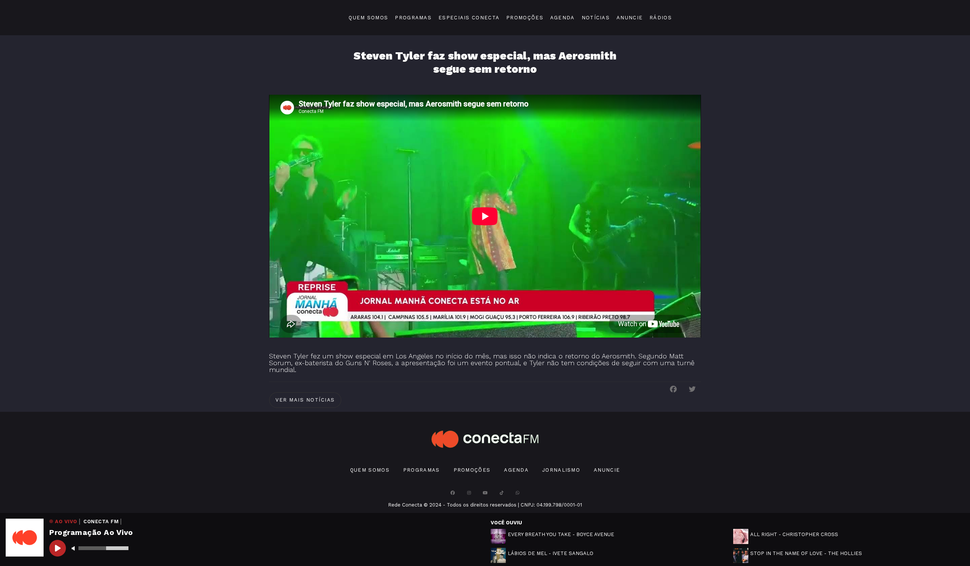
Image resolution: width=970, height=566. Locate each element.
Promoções (524, 17)
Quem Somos (368, 17)
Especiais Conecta (468, 17)
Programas (413, 17)
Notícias (596, 17)
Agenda (562, 17)
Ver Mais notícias (305, 400)
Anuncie (629, 17)
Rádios (660, 17)
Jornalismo (561, 470)
